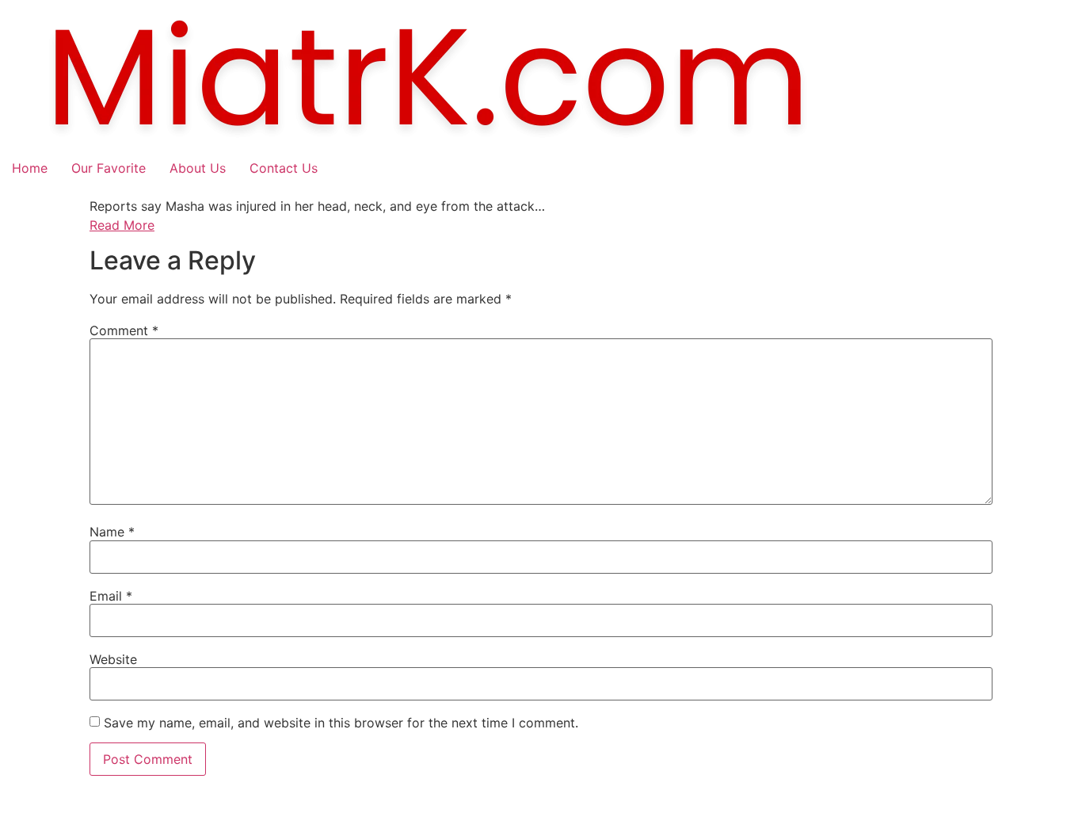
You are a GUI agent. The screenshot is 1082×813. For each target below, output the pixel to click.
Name (112, 531)
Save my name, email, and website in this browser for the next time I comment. (341, 722)
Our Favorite (108, 168)
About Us (198, 168)
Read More (122, 225)
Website (113, 659)
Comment (124, 330)
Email (111, 596)
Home (30, 168)
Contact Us (284, 168)
